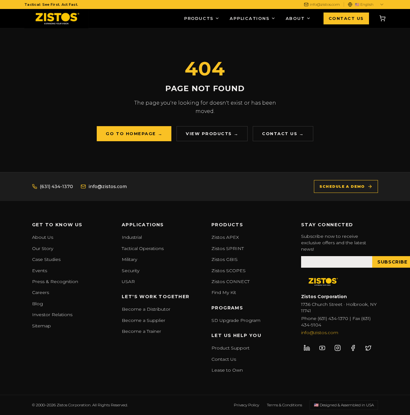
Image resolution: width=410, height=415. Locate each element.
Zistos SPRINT (227, 248)
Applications (250, 18)
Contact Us (346, 18)
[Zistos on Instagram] (337, 348)
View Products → (212, 133)
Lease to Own (227, 370)
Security (130, 270)
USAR (128, 281)
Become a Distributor (146, 309)
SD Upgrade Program (235, 320)
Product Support (230, 348)
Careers (40, 292)
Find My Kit (223, 292)
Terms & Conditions (284, 404)
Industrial (132, 237)
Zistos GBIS (224, 259)
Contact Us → (283, 133)
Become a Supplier (143, 320)
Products (199, 18)
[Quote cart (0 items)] (382, 18)
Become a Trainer (141, 331)
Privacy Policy (246, 404)
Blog (37, 304)
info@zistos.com (325, 4)
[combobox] (370, 4)
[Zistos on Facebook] (353, 348)
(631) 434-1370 (56, 186)
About (295, 18)
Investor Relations (52, 314)
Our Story (42, 248)
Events (39, 270)
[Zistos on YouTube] (322, 348)
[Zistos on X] (368, 348)
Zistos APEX (225, 237)
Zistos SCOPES (228, 270)
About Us (42, 237)
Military (129, 259)
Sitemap (41, 326)
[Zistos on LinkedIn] (307, 348)
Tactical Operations (143, 248)
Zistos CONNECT (230, 281)
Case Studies (46, 259)
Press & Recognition (55, 281)
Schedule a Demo (342, 186)
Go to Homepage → (134, 133)
